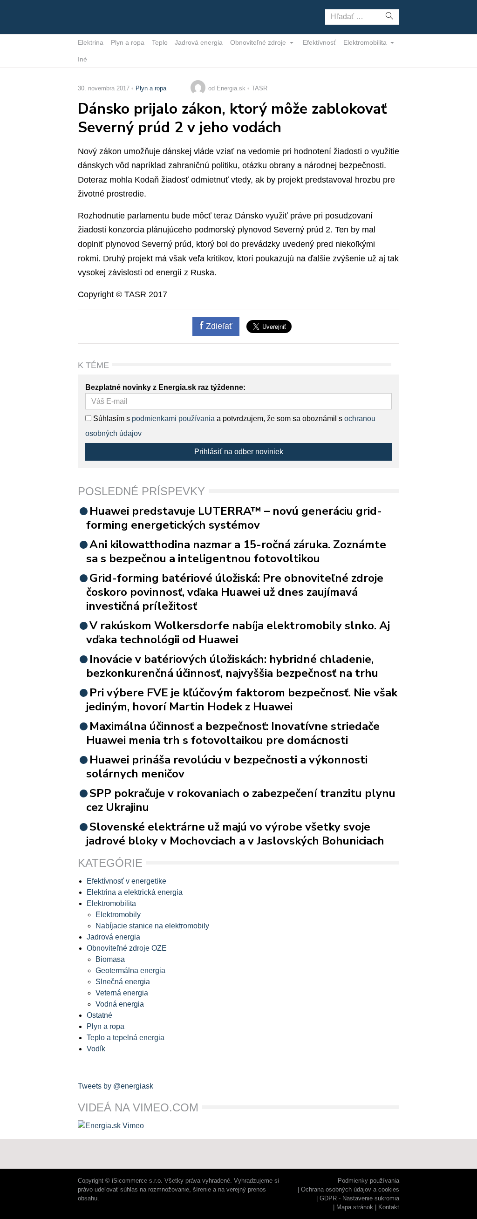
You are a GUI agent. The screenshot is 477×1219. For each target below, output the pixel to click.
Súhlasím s (110, 418)
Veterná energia (121, 993)
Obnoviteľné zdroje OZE (127, 948)
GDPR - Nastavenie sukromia (359, 1198)
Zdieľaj (107, 16)
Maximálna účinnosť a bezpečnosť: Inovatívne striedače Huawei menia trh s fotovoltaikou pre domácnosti (233, 733)
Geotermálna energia (130, 970)
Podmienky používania (368, 1180)
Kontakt (388, 1207)
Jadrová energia (199, 42)
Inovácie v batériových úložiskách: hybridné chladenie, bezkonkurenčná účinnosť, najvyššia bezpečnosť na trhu (232, 666)
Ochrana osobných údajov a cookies (350, 1189)
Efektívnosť (319, 42)
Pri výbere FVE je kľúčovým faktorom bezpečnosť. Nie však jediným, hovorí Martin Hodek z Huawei (241, 700)
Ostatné (99, 1015)
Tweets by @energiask (115, 1086)
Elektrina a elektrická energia (135, 892)
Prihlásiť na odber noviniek (238, 452)
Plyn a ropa (127, 42)
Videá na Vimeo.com (138, 1107)
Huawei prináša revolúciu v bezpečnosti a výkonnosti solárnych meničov (227, 767)
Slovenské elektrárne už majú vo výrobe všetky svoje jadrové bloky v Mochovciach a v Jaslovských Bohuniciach (235, 834)
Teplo (160, 42)
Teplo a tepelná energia (125, 1038)
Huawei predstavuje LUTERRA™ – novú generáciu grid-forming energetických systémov (234, 518)
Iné (82, 59)
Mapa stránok (354, 1207)
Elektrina (90, 42)
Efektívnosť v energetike (126, 881)
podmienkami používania (173, 418)
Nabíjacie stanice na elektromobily (152, 926)
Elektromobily (118, 915)
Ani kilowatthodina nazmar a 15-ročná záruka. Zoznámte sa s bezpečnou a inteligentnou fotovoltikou (236, 551)
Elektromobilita (365, 42)
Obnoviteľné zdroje (259, 42)
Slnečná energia (122, 982)
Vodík (96, 1049)
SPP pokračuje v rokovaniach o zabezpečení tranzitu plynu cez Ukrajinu (240, 800)
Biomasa (110, 959)
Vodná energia (119, 1004)
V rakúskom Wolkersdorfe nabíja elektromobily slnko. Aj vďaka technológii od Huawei (238, 633)
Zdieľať (218, 326)
